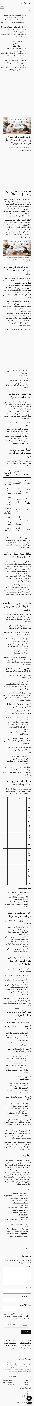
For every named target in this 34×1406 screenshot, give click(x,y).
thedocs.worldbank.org (18, 1236)
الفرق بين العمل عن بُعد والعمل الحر (16, 1133)
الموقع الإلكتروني (25, 1305)
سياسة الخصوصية (18, 58)
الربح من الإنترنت (24, 150)
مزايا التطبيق (16, 46)
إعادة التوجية (20, 27)
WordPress (20, 1402)
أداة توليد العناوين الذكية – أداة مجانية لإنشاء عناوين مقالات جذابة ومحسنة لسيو (12, 22)
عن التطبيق (16, 44)
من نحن (21, 65)
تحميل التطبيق (15, 41)
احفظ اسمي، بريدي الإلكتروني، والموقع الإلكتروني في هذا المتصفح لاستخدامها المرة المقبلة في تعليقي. (16, 1316)
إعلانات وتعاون (11, 27)
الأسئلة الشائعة (15, 36)
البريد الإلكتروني (25, 1296)
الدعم (18, 39)
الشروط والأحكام (18, 32)
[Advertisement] (17, 93)
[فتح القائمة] (2, 7)
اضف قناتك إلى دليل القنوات (15, 29)
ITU (14, 581)
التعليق (28, 1266)
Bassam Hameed (13, 147)
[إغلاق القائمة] (29, 10)
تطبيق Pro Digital (18, 34)
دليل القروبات (5, 34)
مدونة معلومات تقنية (25, 3)
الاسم (28, 1288)
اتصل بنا (4, 27)
